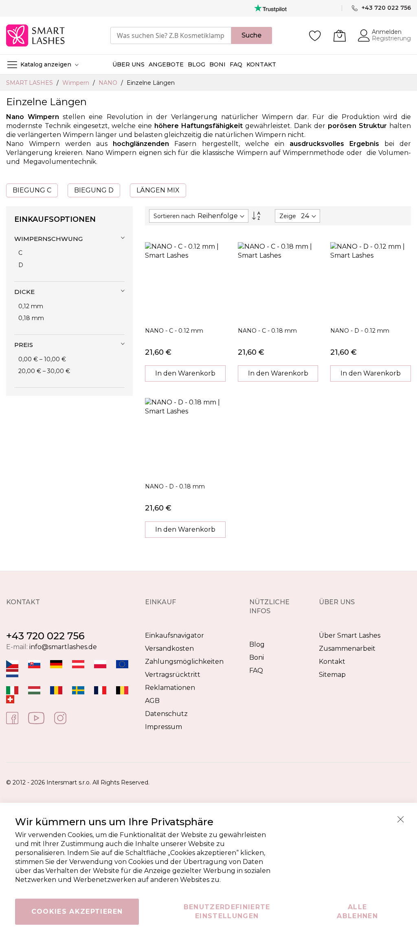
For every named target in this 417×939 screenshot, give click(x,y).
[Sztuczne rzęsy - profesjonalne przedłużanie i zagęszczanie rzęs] (100, 664)
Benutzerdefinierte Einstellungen (227, 911)
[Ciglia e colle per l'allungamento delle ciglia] (12, 690)
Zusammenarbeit (347, 648)
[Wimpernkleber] (56, 664)
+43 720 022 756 (45, 636)
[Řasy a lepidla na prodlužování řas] (12, 664)
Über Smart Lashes (349, 635)
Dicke (24, 292)
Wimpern (76, 82)
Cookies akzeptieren (77, 911)
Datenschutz (166, 714)
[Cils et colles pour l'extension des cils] (100, 690)
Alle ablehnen (357, 911)
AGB (152, 701)
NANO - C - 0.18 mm (267, 330)
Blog (257, 644)
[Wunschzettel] (315, 35)
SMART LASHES (30, 82)
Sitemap (332, 674)
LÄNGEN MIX (158, 190)
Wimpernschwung (48, 239)
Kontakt (332, 661)
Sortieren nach (174, 216)
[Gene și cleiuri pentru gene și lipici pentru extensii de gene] (56, 690)
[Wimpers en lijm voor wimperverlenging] (12, 673)
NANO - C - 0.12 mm (174, 330)
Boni (256, 657)
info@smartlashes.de (63, 647)
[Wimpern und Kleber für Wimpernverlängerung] (10, 699)
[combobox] (170, 35)
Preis (23, 345)
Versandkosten (169, 648)
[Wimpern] (78, 664)
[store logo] (36, 35)
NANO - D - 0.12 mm (359, 330)
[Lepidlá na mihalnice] (34, 664)
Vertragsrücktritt (172, 674)
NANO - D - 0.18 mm (175, 486)
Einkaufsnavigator (174, 635)
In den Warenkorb (185, 373)
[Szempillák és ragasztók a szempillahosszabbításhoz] (34, 690)
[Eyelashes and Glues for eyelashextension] (122, 664)
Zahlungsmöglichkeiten (184, 661)
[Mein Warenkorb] (340, 35)
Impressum (163, 727)
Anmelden (387, 31)
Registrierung (391, 38)
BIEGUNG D (94, 190)
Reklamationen (170, 688)
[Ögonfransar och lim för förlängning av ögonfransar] (78, 690)
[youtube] (36, 717)
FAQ (256, 670)
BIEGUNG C (32, 190)
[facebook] (12, 717)
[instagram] (60, 717)
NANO (109, 82)
